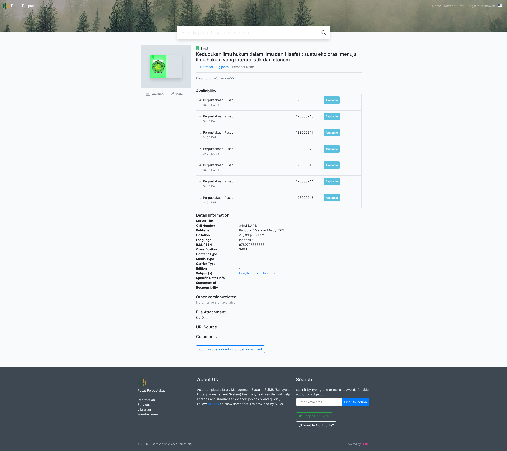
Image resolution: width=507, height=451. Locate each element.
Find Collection (355, 402)
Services (144, 405)
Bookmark (157, 94)
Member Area (454, 6)
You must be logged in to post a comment (230, 349)
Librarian (144, 409)
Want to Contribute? (318, 425)
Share (178, 94)
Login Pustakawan (481, 6)
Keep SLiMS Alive (317, 416)
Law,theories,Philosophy (257, 273)
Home (436, 6)
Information (146, 400)
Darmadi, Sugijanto (214, 67)
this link (213, 404)
